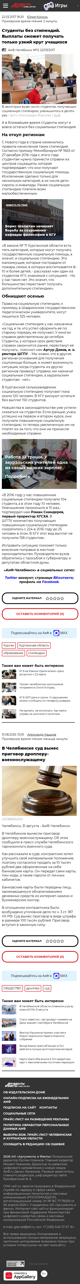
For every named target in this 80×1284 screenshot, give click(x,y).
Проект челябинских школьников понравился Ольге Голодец (41, 686)
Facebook (50, 582)
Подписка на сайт (19, 1107)
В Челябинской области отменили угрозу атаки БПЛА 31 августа (46, 1008)
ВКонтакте (63, 578)
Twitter (11, 578)
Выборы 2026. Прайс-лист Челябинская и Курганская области (37, 1136)
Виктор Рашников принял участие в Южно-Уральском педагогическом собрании (42, 1036)
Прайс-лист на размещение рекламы (36, 1119)
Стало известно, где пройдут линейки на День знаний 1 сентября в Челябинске (45, 1021)
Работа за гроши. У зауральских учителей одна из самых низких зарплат (36, 462)
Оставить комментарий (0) (40, 614)
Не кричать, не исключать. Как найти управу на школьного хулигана (42, 712)
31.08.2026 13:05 (13, 734)
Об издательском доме (24, 1092)
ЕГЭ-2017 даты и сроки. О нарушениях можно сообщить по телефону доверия (44, 699)
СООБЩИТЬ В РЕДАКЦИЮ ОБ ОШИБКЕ (34, 1144)
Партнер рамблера (38, 1264)
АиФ (57, 115)
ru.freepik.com (12, 818)
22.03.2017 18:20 (13, 17)
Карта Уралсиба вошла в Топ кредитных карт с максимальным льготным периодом (46, 1060)
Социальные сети (19, 1113)
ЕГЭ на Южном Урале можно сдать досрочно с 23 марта (41, 672)
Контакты (48, 1107)
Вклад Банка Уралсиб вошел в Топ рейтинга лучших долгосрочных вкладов (45, 1047)
